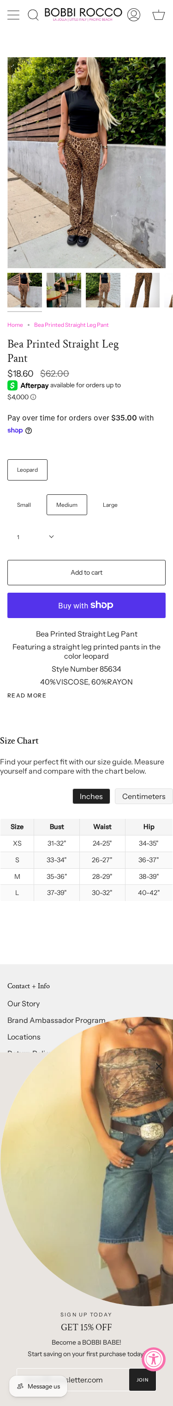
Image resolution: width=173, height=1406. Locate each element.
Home (15, 324)
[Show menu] (14, 15)
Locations (24, 1036)
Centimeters (144, 796)
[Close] (159, 1066)
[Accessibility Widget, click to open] (154, 1359)
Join (143, 1380)
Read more (27, 695)
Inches (91, 796)
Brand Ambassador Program (56, 1020)
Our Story (23, 1003)
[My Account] (134, 14)
